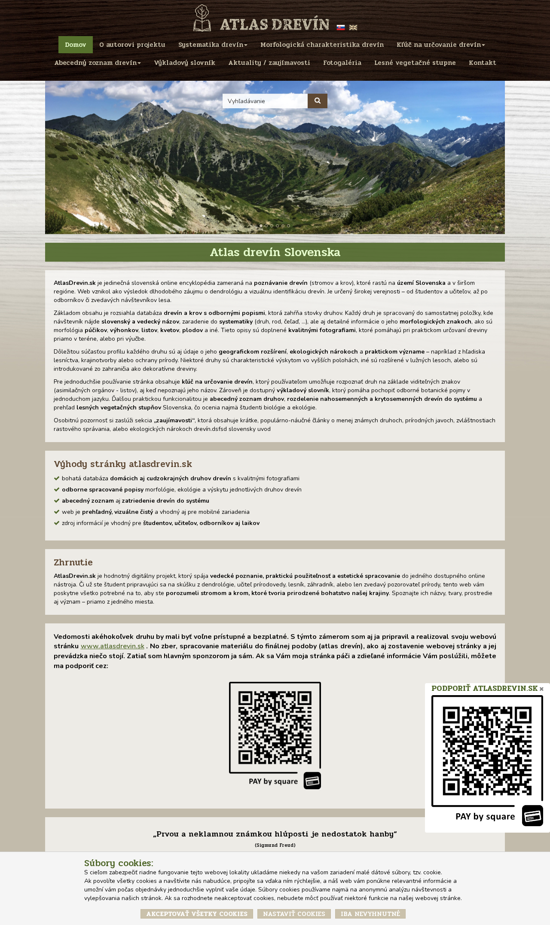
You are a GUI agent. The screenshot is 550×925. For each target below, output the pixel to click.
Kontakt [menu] (482, 63)
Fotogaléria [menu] (342, 63)
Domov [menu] (75, 45)
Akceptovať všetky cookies (197, 914)
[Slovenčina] (341, 27)
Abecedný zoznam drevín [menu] (95, 63)
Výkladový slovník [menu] (184, 63)
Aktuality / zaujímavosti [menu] (269, 63)
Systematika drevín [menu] (210, 45)
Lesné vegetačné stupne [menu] (415, 63)
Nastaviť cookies (294, 914)
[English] (353, 27)
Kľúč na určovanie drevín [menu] (439, 45)
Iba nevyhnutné (370, 914)
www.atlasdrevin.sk (112, 646)
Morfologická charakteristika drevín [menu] (322, 45)
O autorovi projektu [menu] (132, 45)
